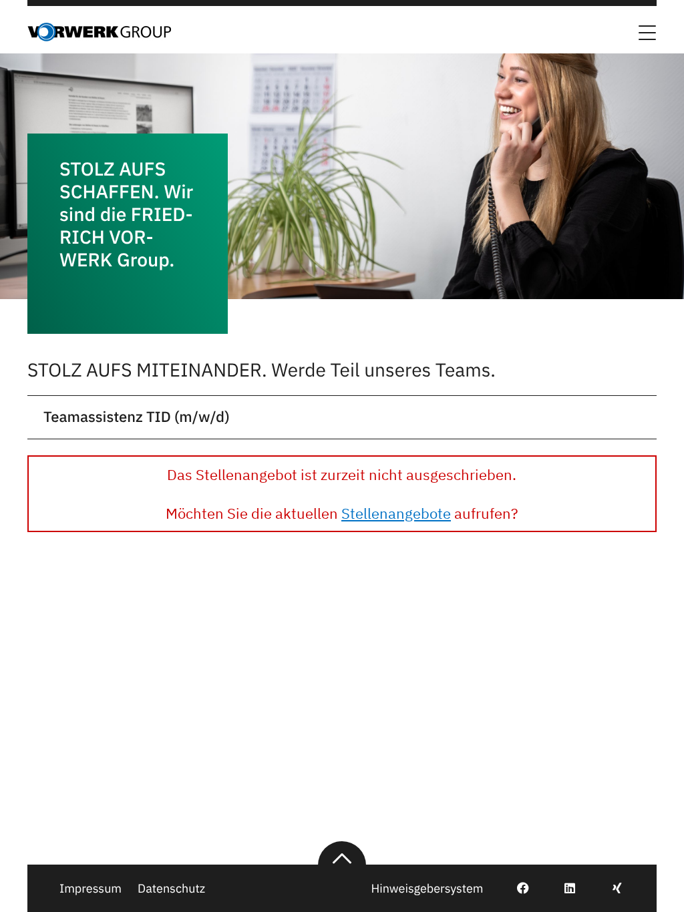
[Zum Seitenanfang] (342, 853)
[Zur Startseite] (99, 37)
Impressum (90, 888)
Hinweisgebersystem (427, 888)
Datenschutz (171, 888)
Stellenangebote (396, 513)
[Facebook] (515, 888)
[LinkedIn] (562, 888)
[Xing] (609, 888)
